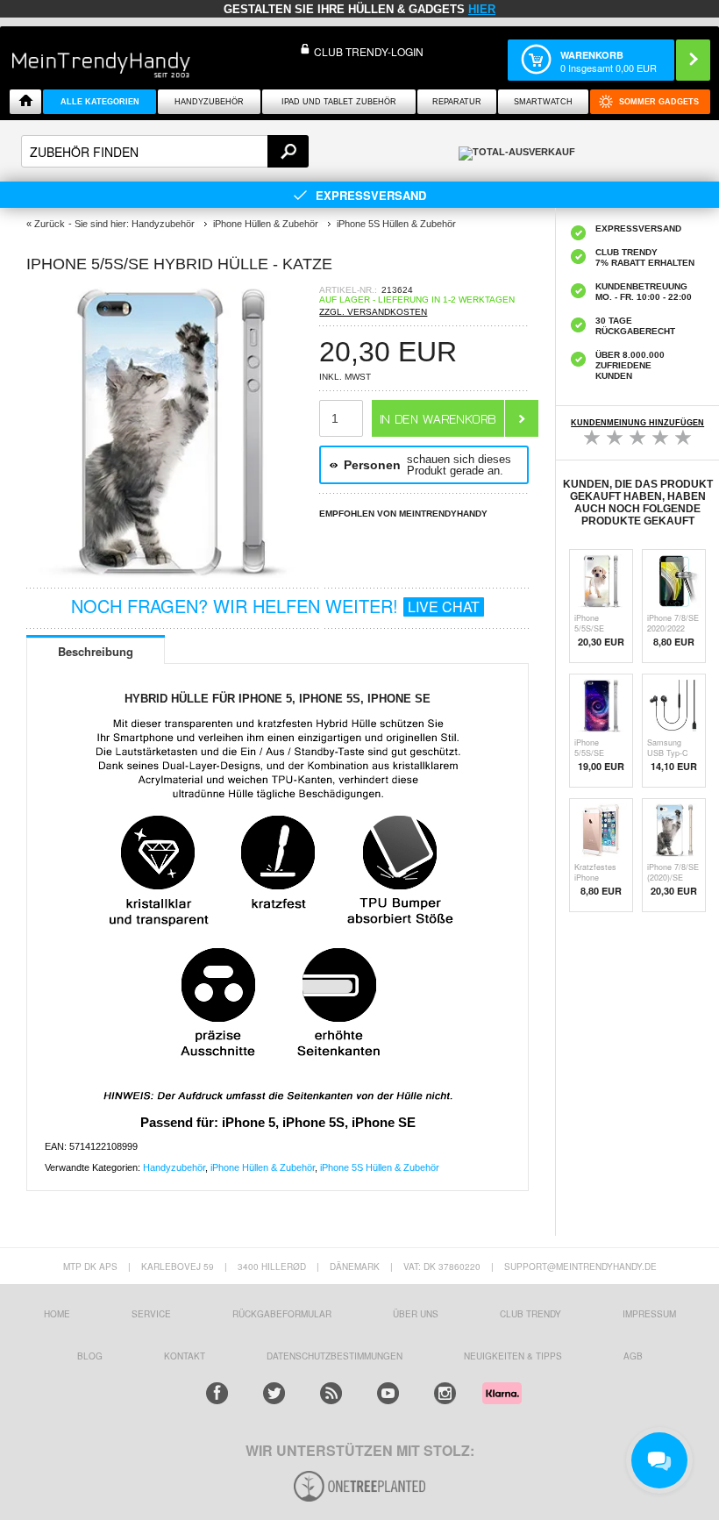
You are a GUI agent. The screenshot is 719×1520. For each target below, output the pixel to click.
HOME (57, 1314)
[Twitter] (274, 1393)
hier (481, 9)
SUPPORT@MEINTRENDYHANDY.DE (580, 1266)
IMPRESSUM (649, 1314)
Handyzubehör (209, 101)
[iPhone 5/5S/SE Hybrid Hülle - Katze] (172, 573)
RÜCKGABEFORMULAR (281, 1314)
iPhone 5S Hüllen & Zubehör (379, 1167)
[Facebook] (217, 1393)
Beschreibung (95, 651)
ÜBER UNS (415, 1314)
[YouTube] (388, 1393)
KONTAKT (184, 1356)
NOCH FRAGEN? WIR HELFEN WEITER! (275, 605)
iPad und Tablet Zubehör (338, 101)
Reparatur (456, 101)
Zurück (49, 223)
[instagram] (445, 1393)
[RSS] (331, 1393)
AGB (633, 1356)
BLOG (90, 1356)
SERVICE (151, 1314)
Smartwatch (543, 101)
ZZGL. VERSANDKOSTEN (373, 312)
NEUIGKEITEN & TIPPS (513, 1356)
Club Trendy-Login (369, 51)
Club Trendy (530, 1314)
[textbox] (165, 151)
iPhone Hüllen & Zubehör (262, 1167)
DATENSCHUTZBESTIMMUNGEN (334, 1356)
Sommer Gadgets (659, 101)
